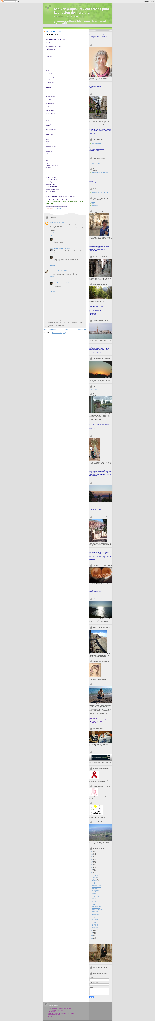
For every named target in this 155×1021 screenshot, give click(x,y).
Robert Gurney (95, 891)
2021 (92, 859)
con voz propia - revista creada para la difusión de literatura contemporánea (81, 12)
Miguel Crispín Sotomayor (97, 909)
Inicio (66, 329)
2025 (92, 853)
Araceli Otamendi (95, 917)
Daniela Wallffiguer (96, 895)
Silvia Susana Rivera (96, 887)
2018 (92, 864)
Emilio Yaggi (94, 898)
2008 (92, 937)
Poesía (93, 202)
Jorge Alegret (95, 919)
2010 (92, 933)
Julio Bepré (94, 888)
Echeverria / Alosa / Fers (55, 270)
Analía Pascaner (57, 238)
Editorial (93, 882)
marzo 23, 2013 (60, 222)
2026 (92, 851)
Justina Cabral (95, 927)
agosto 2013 (95, 875)
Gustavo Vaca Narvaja (97, 885)
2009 (92, 935)
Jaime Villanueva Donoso (97, 906)
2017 (92, 866)
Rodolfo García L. (96, 904)
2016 (92, 867)
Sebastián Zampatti (96, 908)
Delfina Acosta (95, 901)
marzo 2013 (95, 880)
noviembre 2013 (95, 874)
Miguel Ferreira (95, 911)
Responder (52, 232)
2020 (92, 861)
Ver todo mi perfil (93, 389)
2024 (92, 854)
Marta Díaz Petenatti (96, 925)
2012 (92, 930)
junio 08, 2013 (64, 270)
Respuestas (53, 235)
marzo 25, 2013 (67, 248)
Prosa (93, 203)
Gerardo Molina (95, 890)
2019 (92, 862)
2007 (92, 938)
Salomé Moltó (95, 922)
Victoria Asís (94, 893)
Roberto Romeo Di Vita (97, 903)
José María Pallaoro (58, 248)
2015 (92, 869)
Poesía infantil (95, 205)
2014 (92, 870)
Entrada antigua (82, 329)
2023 (92, 856)
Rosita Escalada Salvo (97, 920)
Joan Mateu (94, 912)
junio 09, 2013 (67, 282)
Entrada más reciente (50, 329)
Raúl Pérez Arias (95, 883)
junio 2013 (94, 877)
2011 (92, 932)
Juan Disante (95, 916)
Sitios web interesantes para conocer (100, 192)
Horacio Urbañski (95, 899)
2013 (92, 872)
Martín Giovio (95, 924)
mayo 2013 (94, 879)
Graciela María (53, 222)
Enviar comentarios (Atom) (59, 333)
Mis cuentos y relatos (96, 143)
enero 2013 (94, 929)
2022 (92, 857)
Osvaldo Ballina (95, 914)
